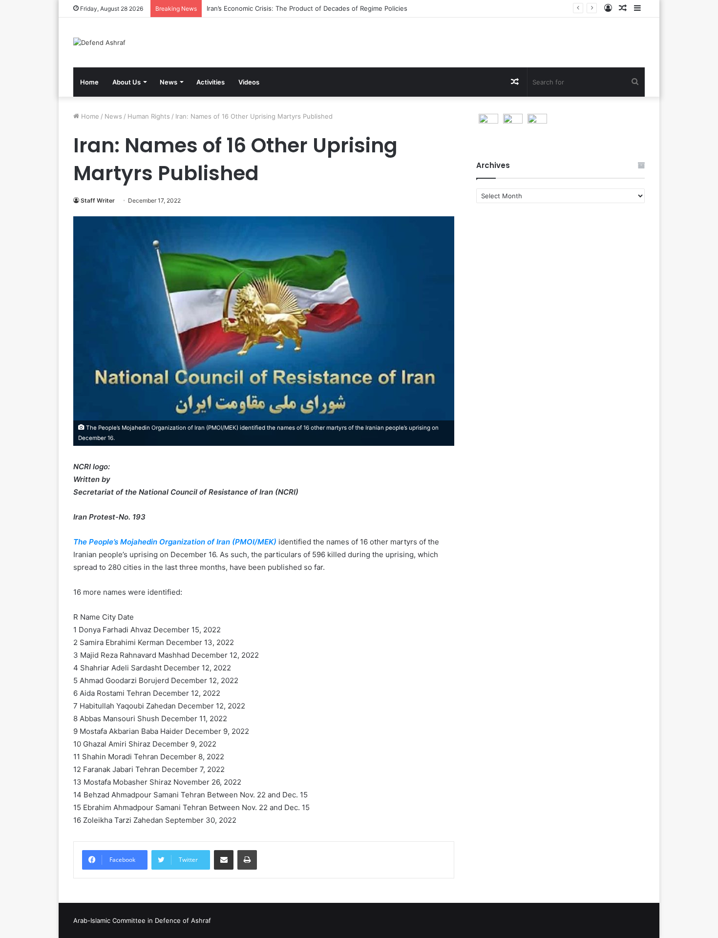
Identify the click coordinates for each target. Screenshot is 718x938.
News (168, 82)
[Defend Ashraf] (99, 42)
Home (89, 82)
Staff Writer (98, 200)
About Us (126, 82)
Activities (210, 82)
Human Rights (148, 116)
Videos (248, 82)
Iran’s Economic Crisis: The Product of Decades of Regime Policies (307, 8)
